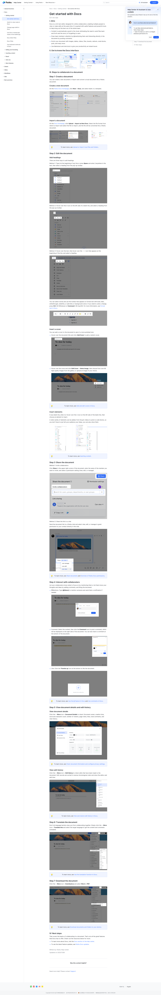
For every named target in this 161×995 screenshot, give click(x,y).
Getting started (62, 8)
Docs (50, 8)
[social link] (31, 986)
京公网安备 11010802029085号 (86, 992)
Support (73, 971)
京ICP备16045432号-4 (71, 992)
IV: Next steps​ (138, 44)
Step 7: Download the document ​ (143, 41)
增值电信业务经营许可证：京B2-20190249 (105, 992)
